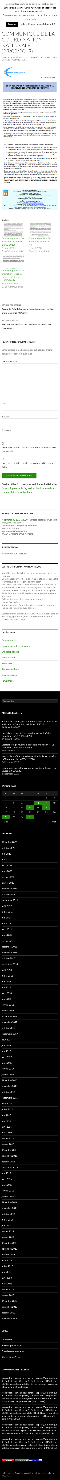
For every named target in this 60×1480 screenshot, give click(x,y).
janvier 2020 (8, 882)
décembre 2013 (9, 1243)
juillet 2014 (7, 1219)
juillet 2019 (7, 911)
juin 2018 (6, 981)
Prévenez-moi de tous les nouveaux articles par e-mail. (29, 464)
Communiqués (9, 640)
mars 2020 (7, 871)
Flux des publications (12, 1345)
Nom (5, 402)
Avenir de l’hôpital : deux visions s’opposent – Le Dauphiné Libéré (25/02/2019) (28, 309)
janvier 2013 (8, 1295)
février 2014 (8, 1231)
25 (5, 817)
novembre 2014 (9, 1208)
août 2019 (7, 906)
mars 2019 (7, 935)
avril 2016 (7, 1126)
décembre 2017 (9, 1016)
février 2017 (8, 1068)
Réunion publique (10, 669)
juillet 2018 (7, 975)
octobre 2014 (8, 1213)
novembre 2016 (9, 1086)
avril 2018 (7, 993)
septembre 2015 (10, 1167)
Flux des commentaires (13, 1351)
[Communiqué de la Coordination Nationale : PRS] (40, 230)
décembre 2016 (9, 1080)
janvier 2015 (8, 1196)
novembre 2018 (9, 952)
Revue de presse (9, 675)
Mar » (55, 821)
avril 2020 (7, 865)
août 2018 (7, 969)
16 (46, 807)
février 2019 (8, 940)
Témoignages (8, 680)
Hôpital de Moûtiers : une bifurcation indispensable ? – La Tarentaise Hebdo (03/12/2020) (29, 757)
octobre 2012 (8, 1312)
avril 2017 (7, 1057)
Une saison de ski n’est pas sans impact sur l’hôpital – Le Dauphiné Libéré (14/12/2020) (29, 734)
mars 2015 (7, 1184)
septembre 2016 (10, 1097)
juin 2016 (6, 1115)
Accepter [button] (12, 24)
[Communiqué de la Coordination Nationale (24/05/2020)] (13, 230)
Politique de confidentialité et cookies (17, 1473)
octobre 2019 (8, 894)
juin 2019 (6, 917)
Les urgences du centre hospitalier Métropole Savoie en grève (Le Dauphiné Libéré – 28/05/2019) (30, 1446)
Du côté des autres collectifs (16, 645)
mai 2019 (6, 923)
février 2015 (8, 1190)
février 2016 (8, 1138)
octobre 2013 (8, 1254)
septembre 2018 (10, 964)
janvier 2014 (8, 1237)
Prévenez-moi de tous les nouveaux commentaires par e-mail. (29, 449)
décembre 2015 (9, 1150)
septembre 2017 (10, 1033)
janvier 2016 (8, 1144)
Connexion (7, 1339)
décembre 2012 (9, 1301)
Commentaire (10, 361)
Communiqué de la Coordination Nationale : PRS (39, 241)
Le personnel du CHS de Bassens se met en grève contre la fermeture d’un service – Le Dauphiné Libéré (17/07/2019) (30, 1416)
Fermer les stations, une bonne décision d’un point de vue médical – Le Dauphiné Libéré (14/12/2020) (30, 723)
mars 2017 (7, 1062)
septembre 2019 (10, 900)
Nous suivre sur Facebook (14, 553)
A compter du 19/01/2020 (15, 519)
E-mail (6, 416)
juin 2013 (6, 1272)
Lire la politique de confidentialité (37, 24)
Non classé (7, 663)
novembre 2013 (9, 1248)
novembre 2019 (9, 888)
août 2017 (7, 1039)
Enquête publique (10, 651)
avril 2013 (7, 1277)
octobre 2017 (8, 1028)
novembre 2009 (9, 1318)
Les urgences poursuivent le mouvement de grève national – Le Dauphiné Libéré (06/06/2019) (29, 1432)
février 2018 (8, 1004)
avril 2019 (7, 929)
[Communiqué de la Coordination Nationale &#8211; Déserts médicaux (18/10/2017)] (13, 262)
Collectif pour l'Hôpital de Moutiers (37, 57)
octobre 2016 (8, 1091)
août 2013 (7, 1260)
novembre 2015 (9, 1155)
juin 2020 (6, 853)
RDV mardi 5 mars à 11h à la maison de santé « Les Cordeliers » (26, 324)
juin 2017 (6, 1045)
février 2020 (8, 877)
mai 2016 (6, 1121)
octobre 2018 (8, 958)
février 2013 (8, 1289)
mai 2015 (6, 1173)
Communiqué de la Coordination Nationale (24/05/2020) (13, 241)
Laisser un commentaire (14, 60)
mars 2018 (7, 999)
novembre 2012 (9, 1306)
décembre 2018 (9, 946)
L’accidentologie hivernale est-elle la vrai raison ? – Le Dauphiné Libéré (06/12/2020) (28, 746)
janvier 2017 (8, 1074)
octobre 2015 (8, 1161)
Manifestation (9, 657)
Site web (6, 429)
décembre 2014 (9, 1202)
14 (30, 807)
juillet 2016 (7, 1109)
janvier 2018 (8, 1010)
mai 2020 (6, 859)
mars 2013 (7, 1283)
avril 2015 (7, 1179)
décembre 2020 (9, 842)
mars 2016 (7, 1132)
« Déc (5, 821)
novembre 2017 (9, 1022)
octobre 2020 (8, 847)
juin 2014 (6, 1225)
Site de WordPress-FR (12, 1357)
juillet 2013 (7, 1266)
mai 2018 (6, 987)
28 (30, 817)
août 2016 (7, 1103)
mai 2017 (6, 1051)
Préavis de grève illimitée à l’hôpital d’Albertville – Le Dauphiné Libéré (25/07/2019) (29, 1400)
